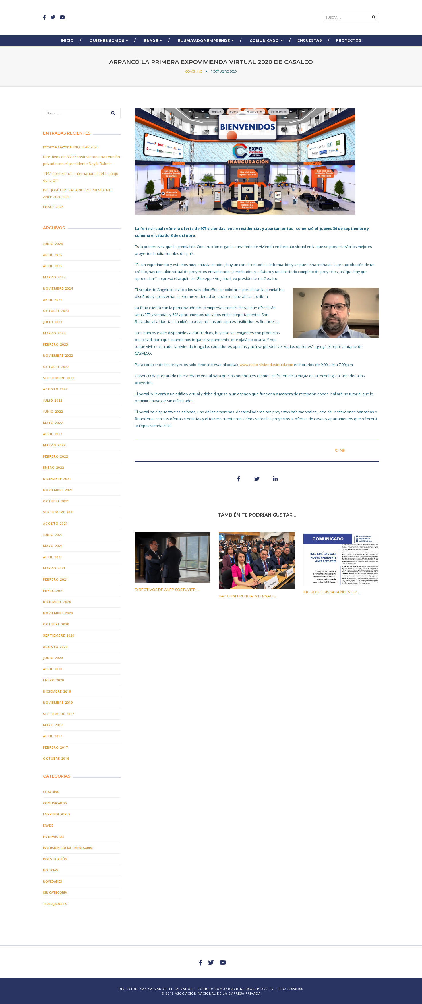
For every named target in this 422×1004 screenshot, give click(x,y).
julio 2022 (52, 400)
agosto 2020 (55, 646)
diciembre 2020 (57, 602)
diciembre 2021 (57, 478)
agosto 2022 (55, 389)
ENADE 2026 (53, 206)
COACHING (193, 71)
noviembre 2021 (58, 490)
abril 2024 (52, 299)
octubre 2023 (56, 311)
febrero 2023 (55, 344)
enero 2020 (53, 680)
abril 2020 (52, 669)
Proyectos (348, 40)
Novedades (52, 881)
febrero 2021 (55, 579)
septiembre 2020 (58, 635)
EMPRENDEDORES (56, 814)
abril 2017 (52, 736)
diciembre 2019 (57, 691)
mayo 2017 (53, 725)
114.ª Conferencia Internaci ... (248, 596)
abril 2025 (52, 266)
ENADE (151, 40)
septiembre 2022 (58, 378)
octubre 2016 (56, 758)
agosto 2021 (55, 523)
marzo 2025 (54, 277)
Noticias (50, 870)
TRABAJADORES (55, 904)
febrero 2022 (55, 456)
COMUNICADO (264, 40)
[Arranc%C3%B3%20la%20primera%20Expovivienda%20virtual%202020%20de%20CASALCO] (238, 478)
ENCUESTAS (309, 40)
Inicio (67, 40)
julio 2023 (52, 322)
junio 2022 (53, 411)
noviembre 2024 (58, 288)
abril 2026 (52, 255)
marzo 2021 (54, 568)
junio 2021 (53, 534)
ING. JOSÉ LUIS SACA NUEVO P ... (332, 592)
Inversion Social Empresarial (68, 848)
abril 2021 (52, 557)
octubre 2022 (56, 367)
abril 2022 (52, 434)
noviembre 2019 (58, 702)
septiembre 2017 (58, 714)
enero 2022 (53, 467)
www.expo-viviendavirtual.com (266, 364)
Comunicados (55, 803)
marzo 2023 (54, 333)
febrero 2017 (55, 747)
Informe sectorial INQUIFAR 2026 (70, 147)
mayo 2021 (53, 546)
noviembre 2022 (58, 355)
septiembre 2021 (58, 512)
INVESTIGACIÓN (55, 859)
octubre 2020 (56, 624)
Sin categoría (55, 892)
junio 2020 (53, 658)
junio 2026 (53, 243)
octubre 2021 (56, 501)
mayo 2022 (53, 422)
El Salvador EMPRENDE (204, 40)
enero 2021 (53, 590)
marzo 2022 (54, 445)
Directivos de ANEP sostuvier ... (167, 590)
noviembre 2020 (58, 613)
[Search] (374, 17)
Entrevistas (53, 836)
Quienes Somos (107, 40)
